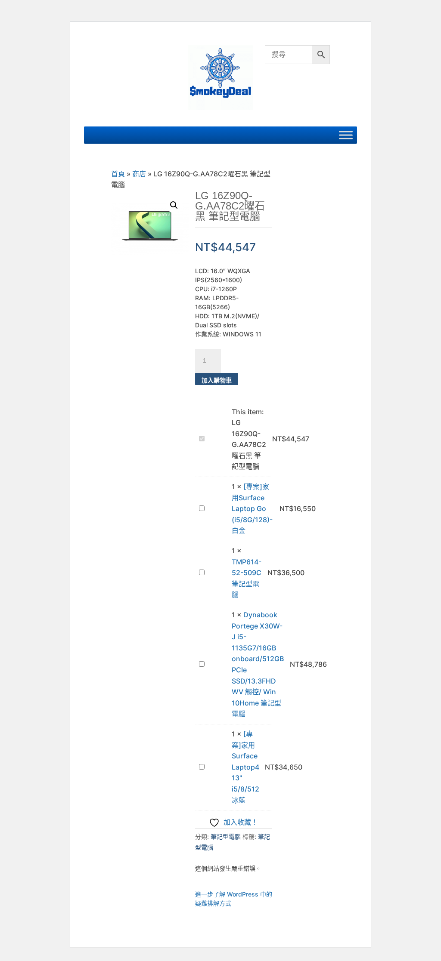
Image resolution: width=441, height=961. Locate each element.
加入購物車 (217, 380)
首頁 (118, 173)
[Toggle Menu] (346, 135)
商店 (139, 173)
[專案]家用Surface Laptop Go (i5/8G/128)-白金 (252, 508)
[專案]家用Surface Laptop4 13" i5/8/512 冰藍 (245, 767)
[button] (174, 205)
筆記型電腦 (226, 836)
